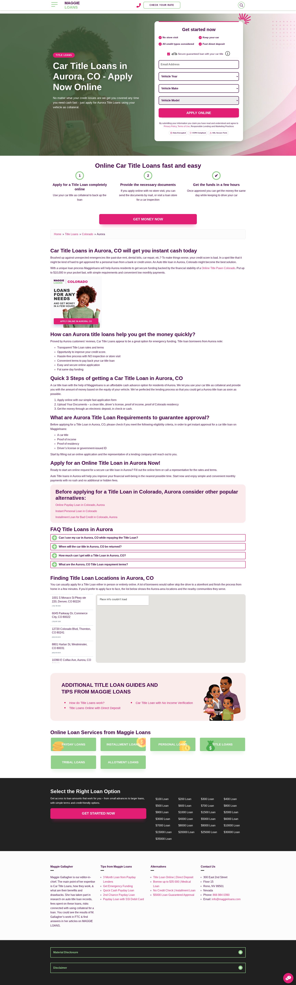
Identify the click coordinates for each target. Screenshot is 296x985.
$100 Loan (162, 799)
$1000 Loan (185, 812)
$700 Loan (207, 805)
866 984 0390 (221, 894)
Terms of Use (184, 126)
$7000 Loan (163, 825)
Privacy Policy (170, 126)
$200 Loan (184, 799)
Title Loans (71, 234)
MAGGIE (72, 5)
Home (57, 234)
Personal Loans (172, 744)
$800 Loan (230, 805)
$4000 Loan (185, 818)
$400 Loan (230, 799)
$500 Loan (162, 805)
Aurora (101, 234)
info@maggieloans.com (226, 899)
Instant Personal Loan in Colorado (76, 511)
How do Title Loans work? (86, 703)
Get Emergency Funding (118, 886)
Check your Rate (162, 5)
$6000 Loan (231, 818)
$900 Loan (162, 812)
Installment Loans (123, 744)
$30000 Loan (232, 832)
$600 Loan (184, 805)
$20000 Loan (186, 832)
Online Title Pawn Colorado (218, 268)
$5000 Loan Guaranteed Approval (173, 894)
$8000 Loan (185, 825)
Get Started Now (98, 813)
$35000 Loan (164, 838)
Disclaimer (60, 967)
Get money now (148, 219)
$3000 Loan (163, 818)
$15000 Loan (164, 832)
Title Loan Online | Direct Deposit (173, 877)
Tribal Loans (73, 762)
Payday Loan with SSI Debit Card (123, 899)
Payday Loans (73, 744)
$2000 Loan (231, 812)
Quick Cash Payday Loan (118, 890)
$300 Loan (207, 799)
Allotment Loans (123, 762)
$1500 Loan (208, 812)
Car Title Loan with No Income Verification (164, 703)
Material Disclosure (65, 952)
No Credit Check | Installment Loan (174, 890)
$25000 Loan (209, 832)
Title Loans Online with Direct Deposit (94, 708)
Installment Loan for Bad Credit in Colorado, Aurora (86, 517)
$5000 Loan (208, 818)
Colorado (87, 234)
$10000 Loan (232, 825)
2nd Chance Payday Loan (119, 894)
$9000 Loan (208, 825)
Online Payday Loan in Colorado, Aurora (80, 504)
